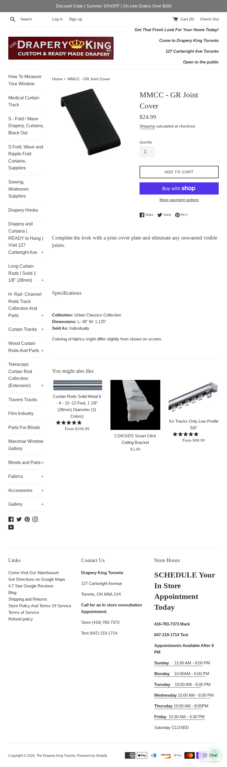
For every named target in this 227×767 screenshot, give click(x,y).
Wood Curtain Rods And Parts (26, 347)
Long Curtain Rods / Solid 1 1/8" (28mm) (26, 273)
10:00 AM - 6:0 (177, 684)
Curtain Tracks (26, 329)
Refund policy (20, 619)
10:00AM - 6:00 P (180, 673)
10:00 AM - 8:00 (178, 706)
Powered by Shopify (92, 756)
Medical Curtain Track (23, 101)
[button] (69, 422)
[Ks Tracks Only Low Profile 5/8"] (194, 397)
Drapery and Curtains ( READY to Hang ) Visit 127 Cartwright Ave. (26, 238)
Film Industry (20, 413)
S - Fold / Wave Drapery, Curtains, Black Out (26, 125)
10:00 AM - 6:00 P (182, 695)
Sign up (75, 19)
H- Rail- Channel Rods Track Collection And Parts (26, 305)
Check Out (209, 19)
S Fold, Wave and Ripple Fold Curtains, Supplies (25, 158)
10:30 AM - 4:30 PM (187, 716)
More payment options (179, 200)
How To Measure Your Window (25, 80)
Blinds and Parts (26, 462)
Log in (57, 19)
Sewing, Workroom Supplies (18, 189)
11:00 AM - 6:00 (178, 663)
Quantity (146, 142)
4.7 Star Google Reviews (30, 586)
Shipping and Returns (27, 599)
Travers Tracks (22, 399)
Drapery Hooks (23, 210)
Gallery (26, 504)
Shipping (147, 126)
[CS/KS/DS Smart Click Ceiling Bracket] (135, 405)
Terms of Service (23, 612)
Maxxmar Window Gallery (25, 445)
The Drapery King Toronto (56, 756)
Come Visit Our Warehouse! (33, 572)
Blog (12, 592)
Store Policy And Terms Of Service (39, 605)
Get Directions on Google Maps (36, 579)
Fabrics (26, 476)
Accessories (26, 490)
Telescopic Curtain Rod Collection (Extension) (26, 375)
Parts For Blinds (24, 427)
